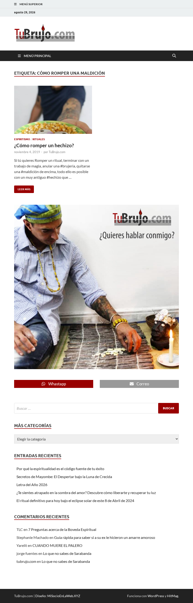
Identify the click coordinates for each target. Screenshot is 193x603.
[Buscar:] (96, 408)
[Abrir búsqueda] (174, 55)
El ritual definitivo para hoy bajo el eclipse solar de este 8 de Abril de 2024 (75, 500)
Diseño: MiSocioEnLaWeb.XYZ (57, 596)
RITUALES (38, 139)
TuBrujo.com (57, 152)
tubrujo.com (26, 561)
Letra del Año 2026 (31, 484)
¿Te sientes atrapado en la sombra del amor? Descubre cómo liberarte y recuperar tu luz (86, 492)
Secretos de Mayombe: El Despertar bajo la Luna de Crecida (64, 476)
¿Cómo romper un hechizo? (44, 145)
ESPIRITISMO (22, 139)
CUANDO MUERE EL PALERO (57, 545)
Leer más (22, 188)
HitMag (172, 596)
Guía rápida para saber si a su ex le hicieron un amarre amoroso (104, 537)
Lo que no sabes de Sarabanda (67, 553)
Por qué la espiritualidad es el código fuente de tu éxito (60, 468)
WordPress (156, 596)
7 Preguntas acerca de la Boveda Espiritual (62, 529)
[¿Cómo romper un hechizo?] (53, 110)
